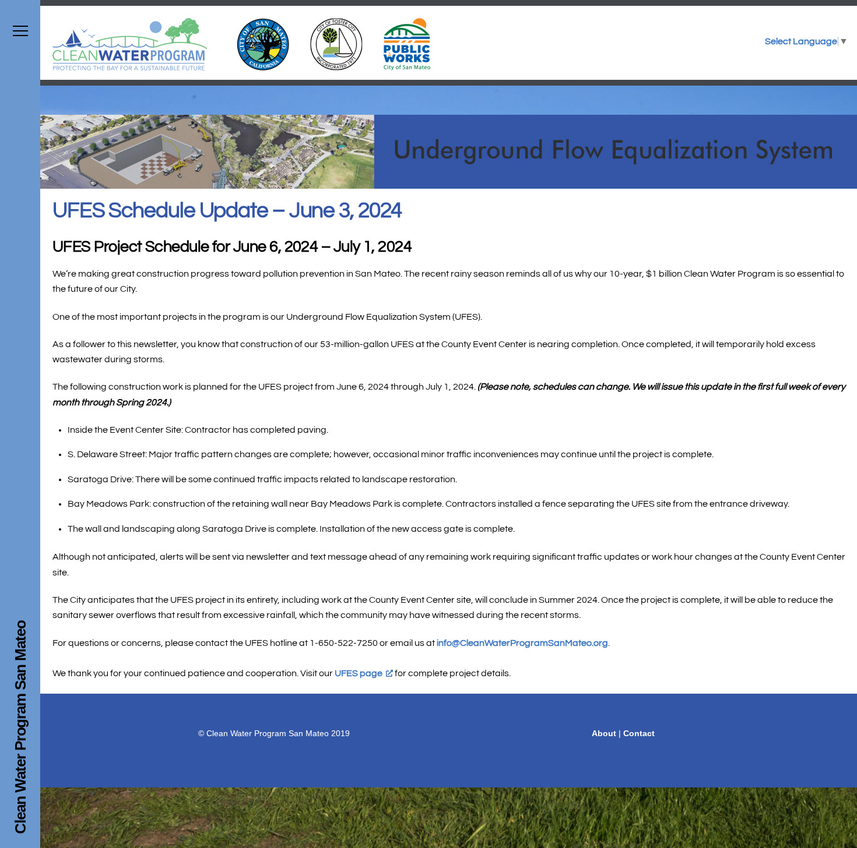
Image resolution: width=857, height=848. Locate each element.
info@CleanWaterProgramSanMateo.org (522, 643)
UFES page (358, 673)
